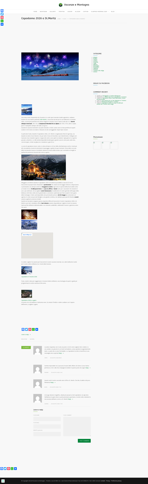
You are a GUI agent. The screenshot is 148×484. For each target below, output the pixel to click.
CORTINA (85, 11)
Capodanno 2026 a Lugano (28, 300)
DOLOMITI (53, 11)
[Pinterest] (2, 17)
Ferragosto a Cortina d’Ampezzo (112, 96)
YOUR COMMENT (67, 415)
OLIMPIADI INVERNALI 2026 (99, 11)
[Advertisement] (74, 34)
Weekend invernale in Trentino (109, 101)
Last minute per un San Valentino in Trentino (113, 100)
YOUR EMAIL (36, 422)
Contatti (103, 481)
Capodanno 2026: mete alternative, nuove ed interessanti (111, 98)
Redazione (96, 67)
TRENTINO (61, 11)
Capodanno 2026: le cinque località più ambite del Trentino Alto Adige (110, 103)
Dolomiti (95, 62)
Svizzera (32, 339)
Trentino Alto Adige (98, 70)
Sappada (95, 68)
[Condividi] (2, 24)
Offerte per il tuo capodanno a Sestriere (115, 97)
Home (59, 19)
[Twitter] (2, 14)
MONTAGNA (43, 11)
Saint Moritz (43, 119)
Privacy (108, 481)
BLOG (112, 11)
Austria (95, 58)
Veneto (95, 72)
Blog (64, 19)
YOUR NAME (36, 415)
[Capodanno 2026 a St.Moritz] (50, 66)
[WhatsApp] (2, 21)
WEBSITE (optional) (37, 430)
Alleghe (95, 57)
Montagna (96, 66)
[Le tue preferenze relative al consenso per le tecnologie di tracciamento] (3, 481)
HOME (35, 11)
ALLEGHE (77, 11)
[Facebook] (2, 10)
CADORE (69, 11)
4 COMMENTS (26, 347)
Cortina (95, 61)
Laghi (94, 63)
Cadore (95, 60)
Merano (95, 64)
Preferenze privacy (116, 481)
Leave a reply (25, 334)
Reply (60, 353)
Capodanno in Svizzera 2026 (29, 276)
